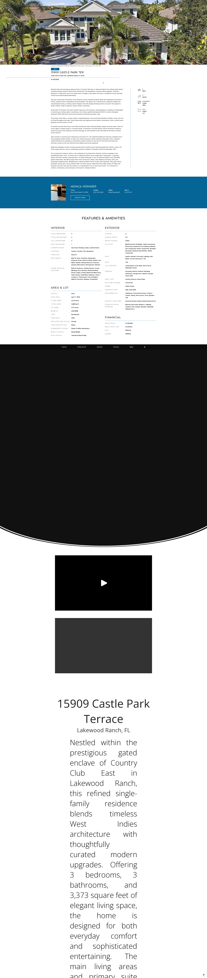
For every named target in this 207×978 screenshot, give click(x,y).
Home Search (106, 6)
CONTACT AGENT (80, 197)
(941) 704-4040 (98, 192)
